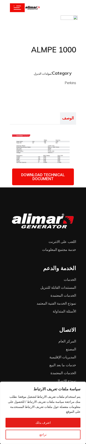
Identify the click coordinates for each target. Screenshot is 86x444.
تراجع (43, 434)
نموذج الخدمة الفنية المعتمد (56, 303)
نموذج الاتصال (66, 381)
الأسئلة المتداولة (64, 311)
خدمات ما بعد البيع (62, 365)
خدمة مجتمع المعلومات (59, 250)
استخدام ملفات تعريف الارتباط (56, 396)
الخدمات (70, 280)
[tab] (68, 118)
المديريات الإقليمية (62, 357)
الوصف (68, 117)
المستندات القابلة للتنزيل (58, 287)
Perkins (70, 83)
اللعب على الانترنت (62, 242)
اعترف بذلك (43, 422)
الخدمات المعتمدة (63, 295)
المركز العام (67, 341)
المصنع (71, 349)
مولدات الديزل (42, 73)
